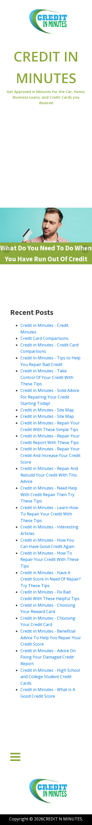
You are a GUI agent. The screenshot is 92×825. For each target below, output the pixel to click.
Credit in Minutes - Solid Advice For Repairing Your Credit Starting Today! (49, 397)
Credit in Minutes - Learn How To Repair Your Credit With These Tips (49, 514)
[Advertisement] (46, 159)
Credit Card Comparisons (44, 338)
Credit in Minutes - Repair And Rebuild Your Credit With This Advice (49, 475)
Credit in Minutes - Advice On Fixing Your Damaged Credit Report (48, 657)
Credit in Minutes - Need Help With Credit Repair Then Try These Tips (48, 494)
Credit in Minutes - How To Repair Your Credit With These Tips (49, 559)
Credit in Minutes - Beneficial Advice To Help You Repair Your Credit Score (50, 637)
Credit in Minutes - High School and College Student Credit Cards (50, 676)
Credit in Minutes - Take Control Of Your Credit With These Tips (46, 377)
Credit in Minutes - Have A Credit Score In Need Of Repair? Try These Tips (50, 579)
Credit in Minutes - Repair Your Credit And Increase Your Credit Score (50, 455)
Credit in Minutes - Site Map (47, 410)
